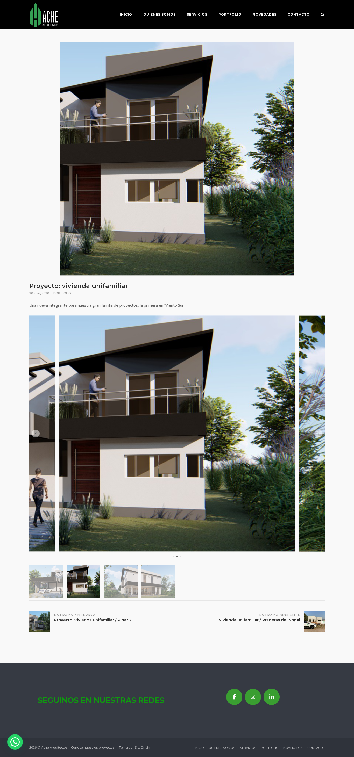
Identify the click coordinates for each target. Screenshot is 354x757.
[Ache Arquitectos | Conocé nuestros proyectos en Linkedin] (272, 697)
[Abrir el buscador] (322, 15)
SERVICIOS (197, 14)
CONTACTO (299, 14)
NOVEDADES (265, 14)
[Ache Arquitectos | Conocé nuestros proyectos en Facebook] (234, 697)
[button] (36, 433)
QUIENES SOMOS (159, 14)
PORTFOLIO (230, 14)
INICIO (126, 14)
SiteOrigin (142, 747)
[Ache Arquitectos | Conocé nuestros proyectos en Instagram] (253, 697)
